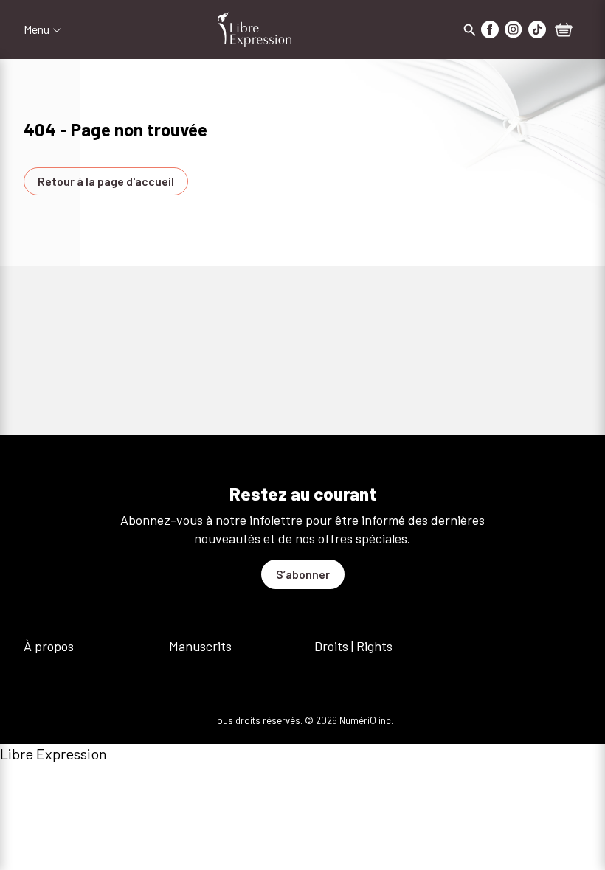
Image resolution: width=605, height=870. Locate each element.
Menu (36, 29)
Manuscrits (200, 646)
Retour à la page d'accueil (106, 181)
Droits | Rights (353, 646)
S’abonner (303, 574)
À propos (49, 646)
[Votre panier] (563, 31)
